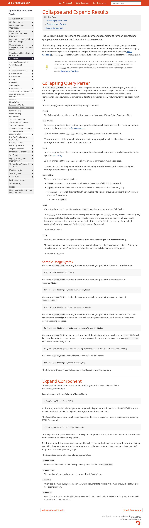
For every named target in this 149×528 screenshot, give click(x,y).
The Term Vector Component (19, 122)
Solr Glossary (15, 183)
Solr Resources (99, 3)
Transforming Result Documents (20, 91)
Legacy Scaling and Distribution (17, 159)
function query (78, 128)
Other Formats (82, 3)
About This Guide (16, 18)
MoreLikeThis (14, 102)
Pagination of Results (16, 105)
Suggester (12, 99)
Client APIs (14, 176)
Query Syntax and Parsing (18, 71)
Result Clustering (15, 114)
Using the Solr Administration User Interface (18, 33)
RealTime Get (13, 140)
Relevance (12, 68)
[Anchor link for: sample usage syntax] (67, 24)
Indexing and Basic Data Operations (19, 54)
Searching (13, 58)
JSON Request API (15, 74)
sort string (57, 155)
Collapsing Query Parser (56, 20)
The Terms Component (17, 119)
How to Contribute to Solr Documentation (20, 191)
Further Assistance (17, 180)
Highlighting (13, 82)
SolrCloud (13, 155)
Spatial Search (14, 117)
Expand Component (54, 28)
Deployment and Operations (16, 26)
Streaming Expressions (19, 151)
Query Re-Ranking (15, 88)
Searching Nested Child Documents (17, 95)
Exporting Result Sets (16, 143)
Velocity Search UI (15, 65)
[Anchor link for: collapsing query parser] (68, 20)
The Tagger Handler (16, 131)
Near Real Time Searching (18, 137)
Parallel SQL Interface (16, 146)
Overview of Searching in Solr (19, 62)
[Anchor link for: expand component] (64, 28)
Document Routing (69, 71)
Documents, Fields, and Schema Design (19, 40)
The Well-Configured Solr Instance (20, 165)
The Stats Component (16, 125)
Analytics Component (16, 149)
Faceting (12, 79)
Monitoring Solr (16, 170)
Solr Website (64, 3)
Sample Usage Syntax (56, 24)
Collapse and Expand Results (20, 108)
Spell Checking (14, 85)
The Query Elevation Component (20, 128)
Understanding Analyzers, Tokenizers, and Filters (21, 47)
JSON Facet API (14, 77)
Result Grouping (15, 111)
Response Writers (15, 134)
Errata (12, 187)
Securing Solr (15, 173)
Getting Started (16, 22)
